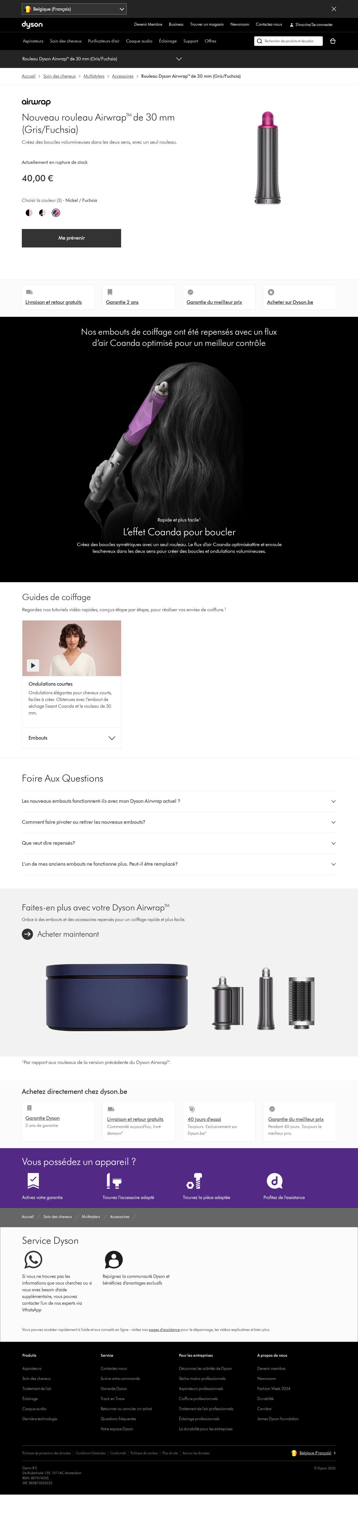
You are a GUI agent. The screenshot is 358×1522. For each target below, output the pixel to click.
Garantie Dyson (114, 1388)
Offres (210, 41)
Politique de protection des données (46, 1453)
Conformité (118, 1453)
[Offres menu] (219, 41)
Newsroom (239, 24)
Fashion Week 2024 (273, 1388)
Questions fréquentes (118, 1419)
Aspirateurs (33, 41)
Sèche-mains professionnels (202, 1378)
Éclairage (168, 41)
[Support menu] (201, 41)
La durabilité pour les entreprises (206, 1429)
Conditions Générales (90, 1453)
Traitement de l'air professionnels (206, 1409)
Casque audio (139, 41)
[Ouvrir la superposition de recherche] (288, 41)
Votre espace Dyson (117, 1429)
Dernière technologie (39, 1419)
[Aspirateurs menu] (46, 41)
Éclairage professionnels (199, 1419)
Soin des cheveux (65, 41)
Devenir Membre (148, 24)
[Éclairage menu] (179, 41)
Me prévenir (71, 238)
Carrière (264, 1409)
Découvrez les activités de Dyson (205, 1368)
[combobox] (74, 9)
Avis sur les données (196, 1453)
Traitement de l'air (36, 1388)
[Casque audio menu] (155, 41)
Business (176, 24)
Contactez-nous (269, 24)
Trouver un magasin (207, 24)
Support (190, 41)
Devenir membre (271, 1368)
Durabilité (265, 1398)
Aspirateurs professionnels (201, 1388)
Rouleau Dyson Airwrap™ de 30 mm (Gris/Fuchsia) (69, 59)
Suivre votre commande (120, 1378)
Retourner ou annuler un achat (126, 1409)
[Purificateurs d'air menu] (122, 41)
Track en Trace (112, 1398)
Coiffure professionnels (198, 1398)
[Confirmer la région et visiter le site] (334, 9)
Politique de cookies (144, 1453)
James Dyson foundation (278, 1419)
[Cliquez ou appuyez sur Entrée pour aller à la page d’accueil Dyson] (32, 25)
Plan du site (170, 1453)
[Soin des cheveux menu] (84, 41)
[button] (179, 801)
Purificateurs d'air (103, 41)
